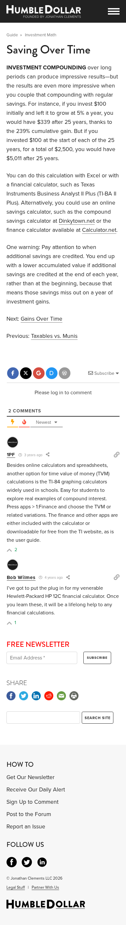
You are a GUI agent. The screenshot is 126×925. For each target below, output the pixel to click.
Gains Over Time (41, 318)
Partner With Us (45, 887)
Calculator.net (99, 230)
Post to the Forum (28, 814)
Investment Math (40, 35)
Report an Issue (25, 826)
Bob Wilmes (21, 577)
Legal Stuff (15, 887)
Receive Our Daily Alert (35, 789)
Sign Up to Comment (32, 802)
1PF (11, 454)
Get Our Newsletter (30, 777)
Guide (12, 35)
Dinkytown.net (77, 221)
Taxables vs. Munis (54, 336)
